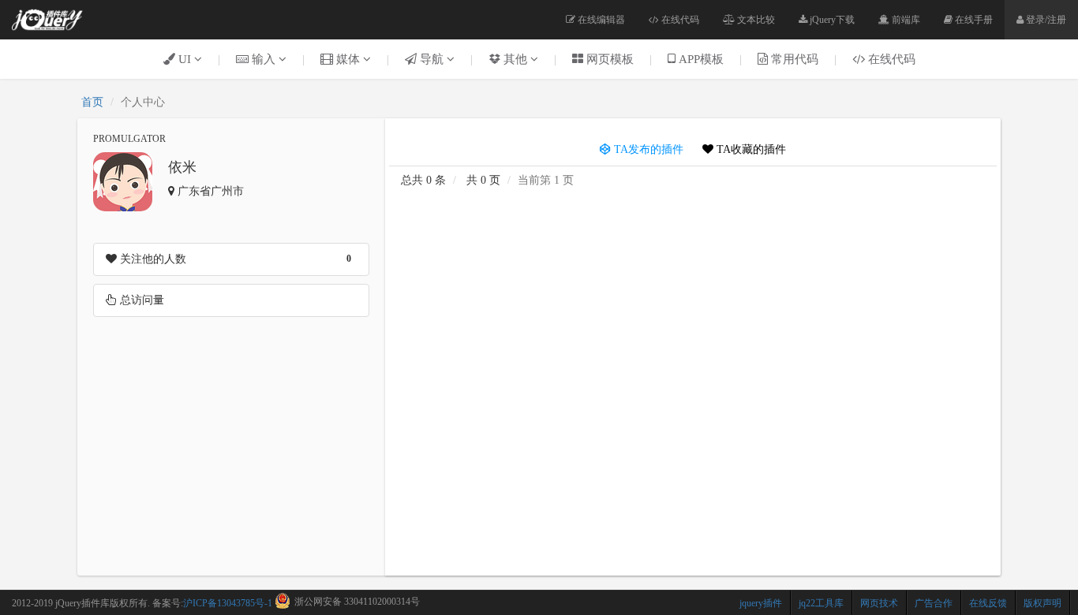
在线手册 (973, 19)
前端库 (904, 19)
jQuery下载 (831, 19)
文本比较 (755, 19)
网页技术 (879, 603)
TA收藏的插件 (749, 149)
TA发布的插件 (647, 149)
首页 (92, 102)
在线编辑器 (600, 19)
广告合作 (934, 603)
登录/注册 (1045, 19)
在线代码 (679, 19)
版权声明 (1042, 603)
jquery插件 (760, 603)
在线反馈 (988, 603)
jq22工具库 (821, 603)
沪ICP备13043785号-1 (227, 603)
